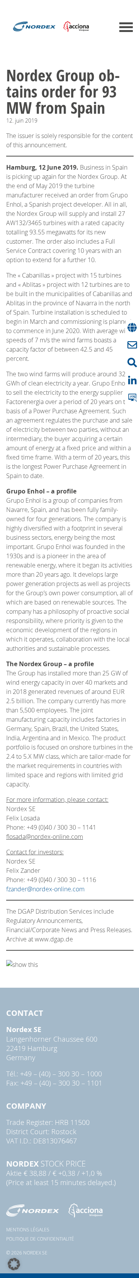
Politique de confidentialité (40, 1239)
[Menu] (126, 27)
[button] (14, 1264)
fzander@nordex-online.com (45, 889)
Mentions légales (27, 1229)
